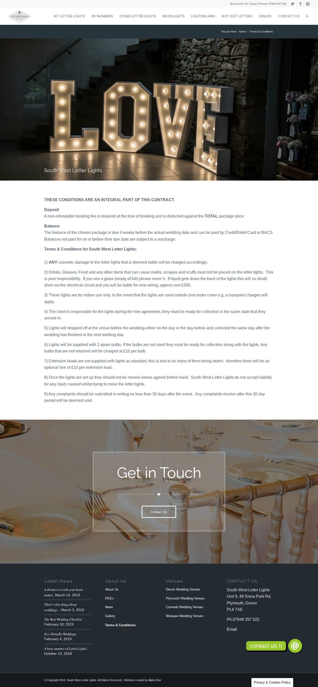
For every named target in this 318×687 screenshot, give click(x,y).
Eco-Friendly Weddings (60, 633)
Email (232, 629)
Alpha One (154, 680)
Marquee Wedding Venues (184, 616)
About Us (112, 589)
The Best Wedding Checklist (63, 619)
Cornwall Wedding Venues (184, 607)
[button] (295, 646)
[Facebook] (300, 3)
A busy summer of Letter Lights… (66, 648)
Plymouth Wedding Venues (185, 598)
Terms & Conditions (120, 625)
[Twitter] (292, 3)
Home (242, 31)
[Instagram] (308, 3)
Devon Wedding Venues (183, 589)
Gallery (110, 616)
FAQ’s (109, 598)
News (109, 607)
